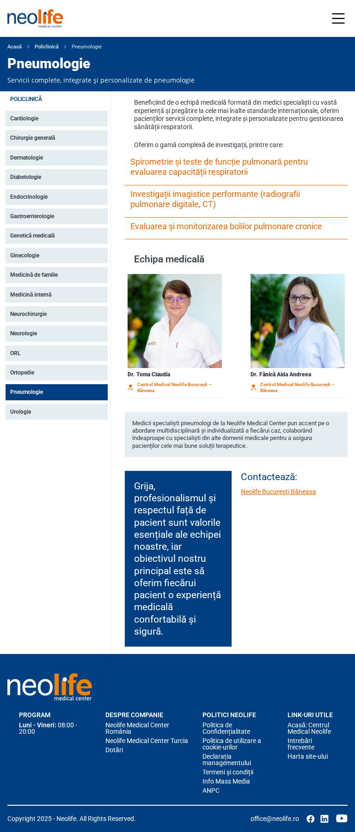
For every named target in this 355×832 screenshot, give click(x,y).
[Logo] (49, 686)
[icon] (310, 818)
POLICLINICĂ (26, 99)
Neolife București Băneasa (278, 491)
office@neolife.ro (275, 818)
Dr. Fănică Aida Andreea (281, 374)
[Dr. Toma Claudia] (175, 321)
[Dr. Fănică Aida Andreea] (298, 321)
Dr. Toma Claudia (149, 374)
